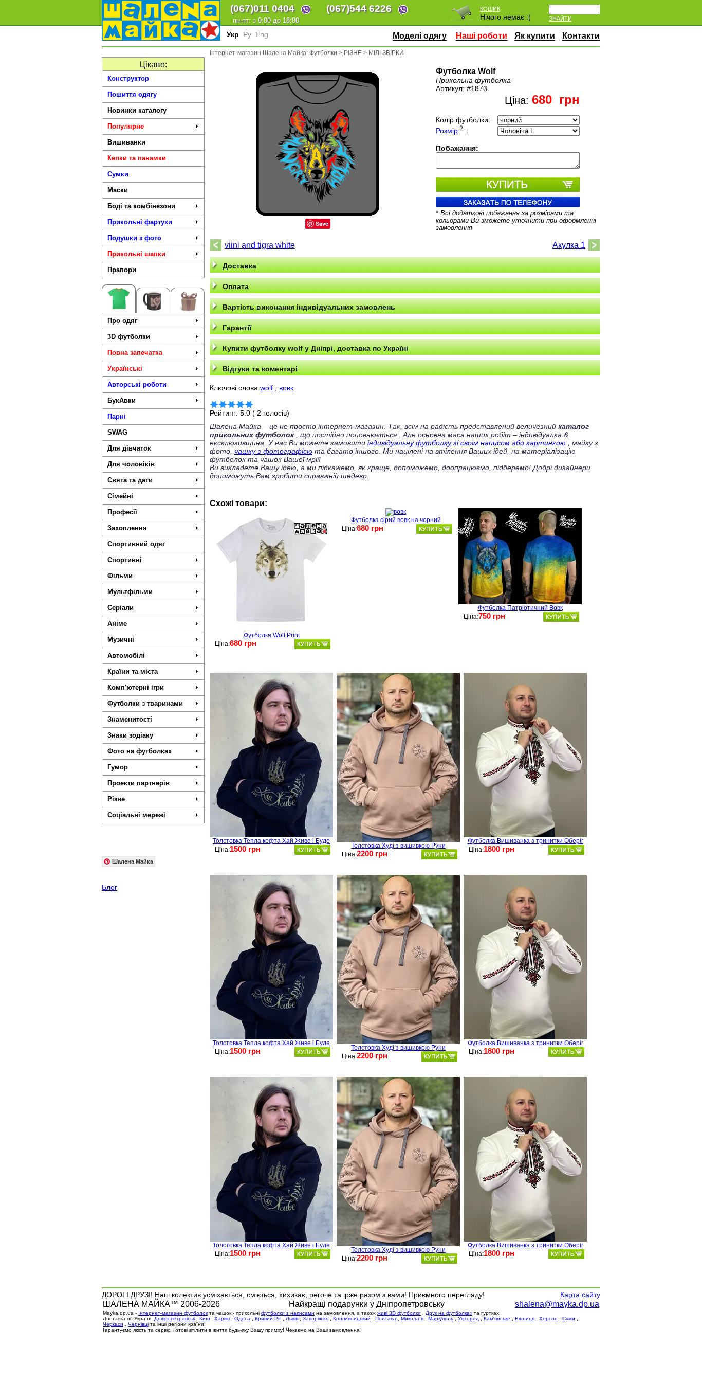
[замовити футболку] (312, 644)
